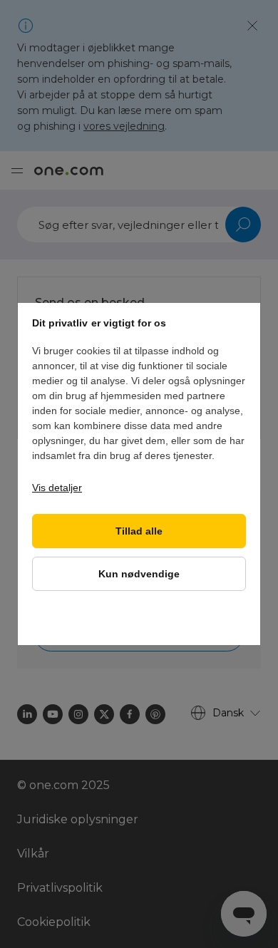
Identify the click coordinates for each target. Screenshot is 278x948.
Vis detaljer (57, 487)
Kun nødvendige (139, 574)
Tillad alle (139, 531)
